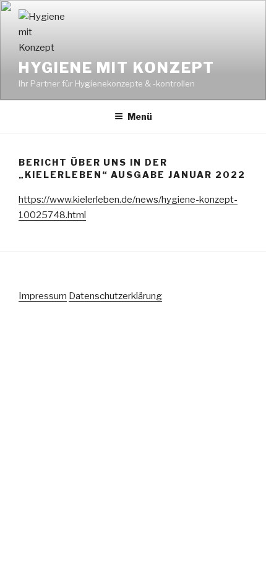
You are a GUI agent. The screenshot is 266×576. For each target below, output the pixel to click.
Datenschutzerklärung (115, 296)
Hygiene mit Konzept (116, 68)
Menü (139, 116)
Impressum (43, 296)
